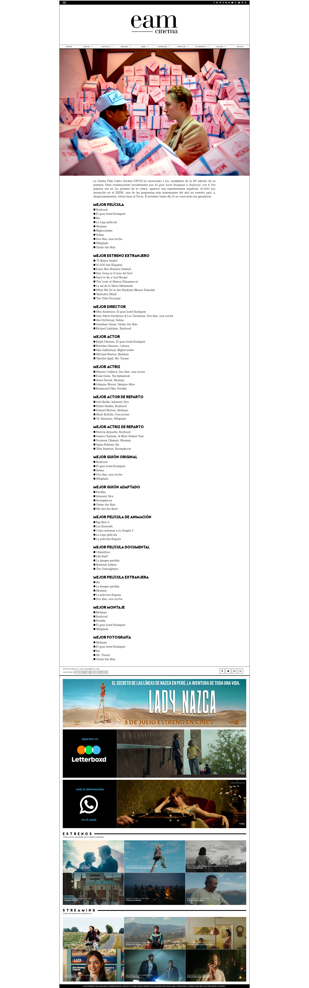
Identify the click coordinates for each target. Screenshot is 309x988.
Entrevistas (162, 46)
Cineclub (219, 46)
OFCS (87, 672)
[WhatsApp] (240, 671)
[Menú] (64, 2)
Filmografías (200, 46)
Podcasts (124, 46)
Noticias (240, 46)
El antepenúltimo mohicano (104, 9)
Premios (104, 672)
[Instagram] (234, 671)
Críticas (86, 46)
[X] (228, 671)
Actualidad (79, 672)
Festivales (105, 46)
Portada (69, 46)
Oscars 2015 (95, 672)
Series (143, 46)
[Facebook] (222, 671)
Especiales (181, 46)
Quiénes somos (114, 986)
